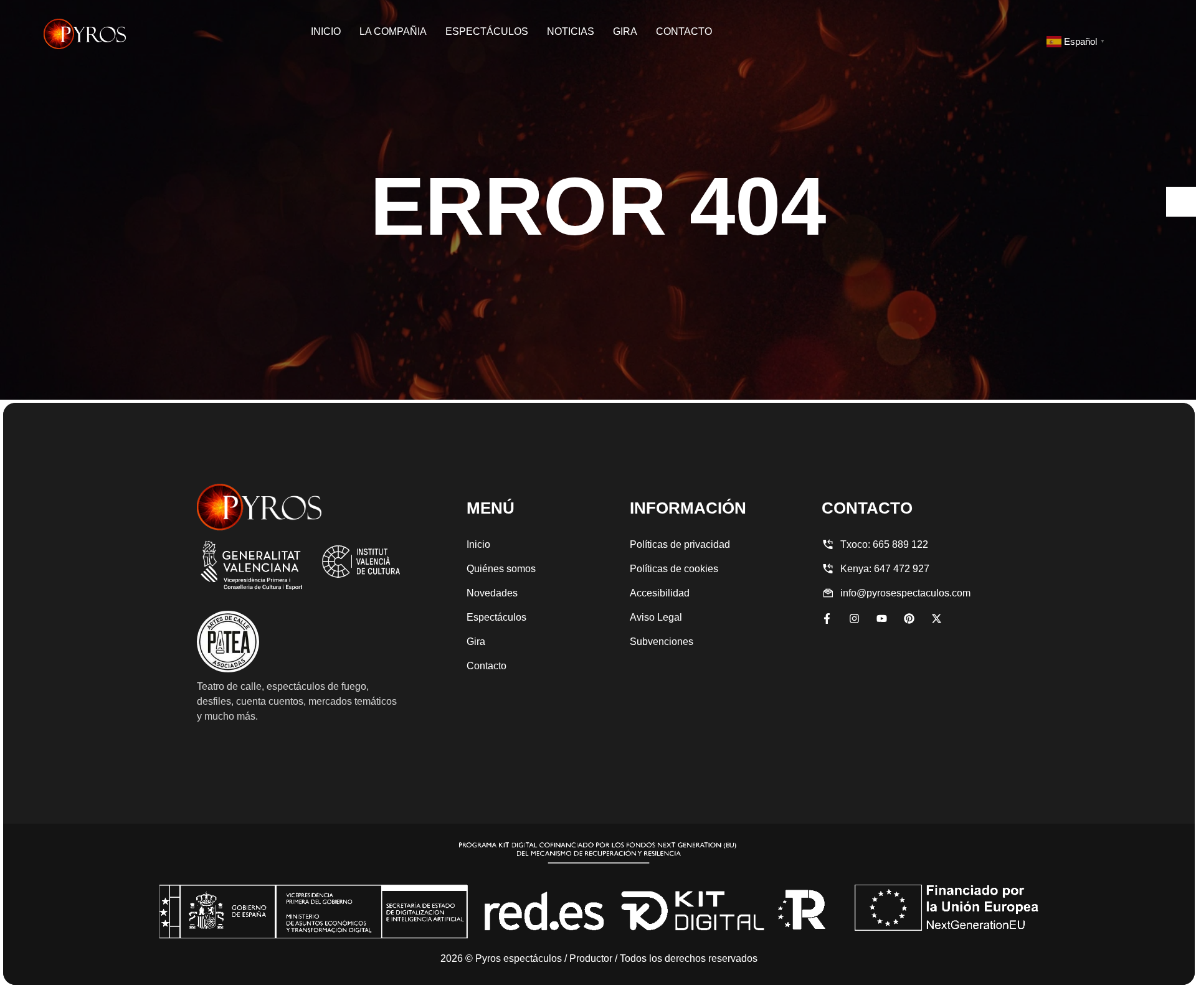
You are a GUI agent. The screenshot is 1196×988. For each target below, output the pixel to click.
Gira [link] (625, 31)
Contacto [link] (684, 31)
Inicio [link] (326, 31)
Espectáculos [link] (486, 31)
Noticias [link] (570, 31)
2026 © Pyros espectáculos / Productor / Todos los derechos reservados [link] (598, 958)
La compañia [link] (393, 31)
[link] (85, 34)
